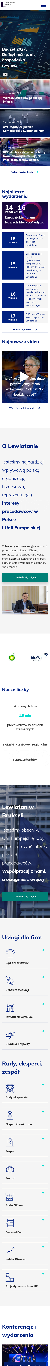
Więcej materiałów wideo (22, 408)
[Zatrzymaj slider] (5, 74)
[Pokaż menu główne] (44, 5)
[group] (12, 657)
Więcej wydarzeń (22, 329)
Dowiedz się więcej (25, 577)
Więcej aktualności (23, 172)
